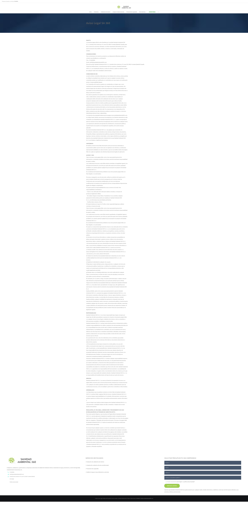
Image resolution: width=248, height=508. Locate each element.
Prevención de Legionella (92, 468)
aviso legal (179, 481)
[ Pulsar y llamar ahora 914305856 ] (133, 498)
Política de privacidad (14, 482)
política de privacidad (189, 481)
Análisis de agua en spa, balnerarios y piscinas (97, 472)
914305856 (12, 472)
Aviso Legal (100, 498)
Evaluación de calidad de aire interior (95, 461)
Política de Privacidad (107, 498)
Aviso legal (12, 478)
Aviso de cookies (114, 498)
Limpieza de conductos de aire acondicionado (97, 465)
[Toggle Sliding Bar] (158, 12)
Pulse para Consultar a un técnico (10, 1)
